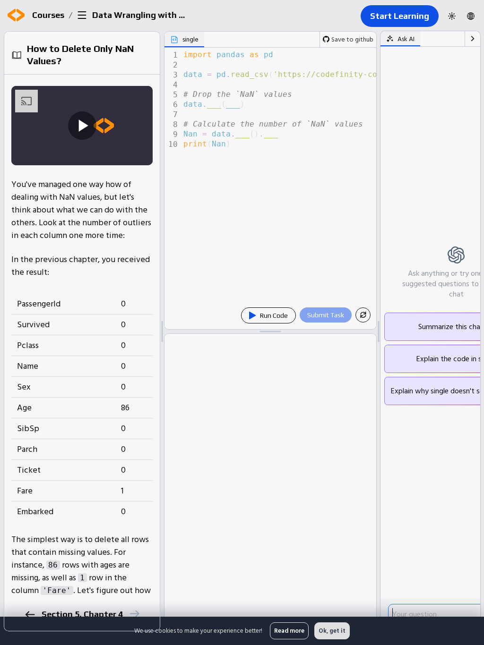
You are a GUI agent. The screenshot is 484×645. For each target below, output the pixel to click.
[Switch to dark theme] (452, 16)
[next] (134, 614)
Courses (48, 15)
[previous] (30, 614)
